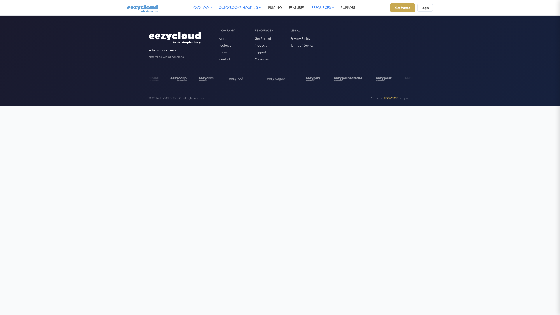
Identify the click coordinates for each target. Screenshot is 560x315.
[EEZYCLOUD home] (143, 7)
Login (425, 7)
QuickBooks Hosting (238, 8)
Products (261, 45)
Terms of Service (302, 45)
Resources (321, 8)
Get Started (402, 7)
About (223, 39)
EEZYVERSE (391, 98)
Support (348, 8)
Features (297, 8)
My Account (263, 59)
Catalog (201, 8)
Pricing (275, 8)
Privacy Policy (300, 39)
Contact (224, 59)
